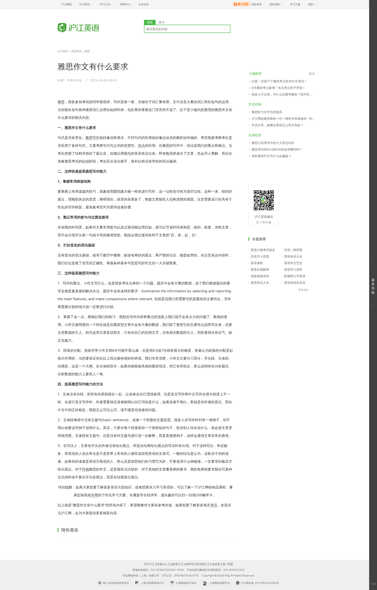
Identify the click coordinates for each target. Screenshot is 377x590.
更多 (312, 73)
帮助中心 (125, 4)
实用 (94, 495)
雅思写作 (92, 137)
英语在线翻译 (260, 269)
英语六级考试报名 (263, 250)
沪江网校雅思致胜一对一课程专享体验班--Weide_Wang (283, 118)
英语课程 (257, 263)
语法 (141, 145)
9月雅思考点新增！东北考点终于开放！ (278, 88)
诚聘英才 (175, 564)
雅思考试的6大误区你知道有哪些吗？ (277, 149)
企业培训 (143, 4)
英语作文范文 (293, 263)
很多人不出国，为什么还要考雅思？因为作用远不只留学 (283, 94)
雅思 (87, 51)
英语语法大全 (260, 282)
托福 (85, 469)
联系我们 (201, 564)
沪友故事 (214, 564)
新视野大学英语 (294, 276)
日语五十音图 (260, 256)
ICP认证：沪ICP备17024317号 (180, 575)
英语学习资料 (293, 269)
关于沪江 (149, 564)
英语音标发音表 (294, 282)
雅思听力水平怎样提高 (267, 112)
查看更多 (303, 289)
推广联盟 (228, 564)
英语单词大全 (293, 256)
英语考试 (76, 51)
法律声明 (188, 564)
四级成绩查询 (260, 276)
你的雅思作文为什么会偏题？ (271, 156)
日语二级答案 (293, 250)
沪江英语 (63, 51)
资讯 (213, 505)
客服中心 (162, 564)
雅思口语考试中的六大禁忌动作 (273, 143)
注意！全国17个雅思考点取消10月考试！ (279, 81)
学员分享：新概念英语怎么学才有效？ (277, 125)
